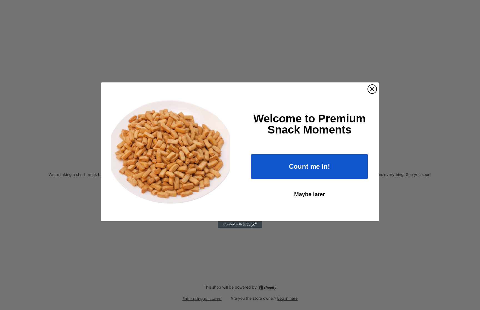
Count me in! (309, 166)
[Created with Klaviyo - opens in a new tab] (240, 224)
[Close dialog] (372, 89)
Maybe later (309, 194)
